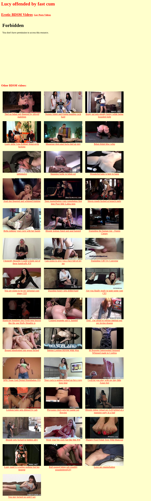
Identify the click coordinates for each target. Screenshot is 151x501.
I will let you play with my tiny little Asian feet (104, 381)
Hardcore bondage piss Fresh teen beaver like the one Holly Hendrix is (22, 321)
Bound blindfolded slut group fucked (22, 350)
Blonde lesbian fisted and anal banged (63, 231)
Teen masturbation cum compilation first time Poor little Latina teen (63, 202)
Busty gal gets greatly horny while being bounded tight (104, 115)
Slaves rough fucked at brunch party (104, 201)
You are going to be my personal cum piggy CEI (21, 292)
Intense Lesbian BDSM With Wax (63, 350)
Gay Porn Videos (42, 15)
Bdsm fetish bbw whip (104, 144)
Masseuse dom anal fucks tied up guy (63, 144)
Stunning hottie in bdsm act (63, 174)
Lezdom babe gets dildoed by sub (21, 410)
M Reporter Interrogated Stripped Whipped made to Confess (104, 351)
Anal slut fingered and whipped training (21, 201)
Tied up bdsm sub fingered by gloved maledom (22, 115)
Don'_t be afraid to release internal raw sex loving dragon (104, 321)
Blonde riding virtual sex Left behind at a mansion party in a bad (104, 411)
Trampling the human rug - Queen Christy (104, 232)
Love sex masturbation (104, 467)
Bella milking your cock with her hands (22, 231)
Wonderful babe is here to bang (104, 174)
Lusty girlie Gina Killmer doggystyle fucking (22, 145)
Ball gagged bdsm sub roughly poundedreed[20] (63, 468)
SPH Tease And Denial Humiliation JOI (22, 380)
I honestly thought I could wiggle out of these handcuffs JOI (21, 262)
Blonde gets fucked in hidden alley (22, 440)
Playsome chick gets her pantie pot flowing (63, 411)
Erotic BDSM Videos (17, 14)
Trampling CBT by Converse (104, 261)
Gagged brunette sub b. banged (63, 320)
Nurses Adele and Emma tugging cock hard (63, 115)
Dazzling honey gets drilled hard (63, 290)
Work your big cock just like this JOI (63, 440)
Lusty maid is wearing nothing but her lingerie (22, 468)
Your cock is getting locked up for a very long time (63, 381)
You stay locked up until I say (22, 497)
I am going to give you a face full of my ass (63, 262)
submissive (22, 174)
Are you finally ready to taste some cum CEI (104, 292)
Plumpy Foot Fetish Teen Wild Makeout (104, 440)
